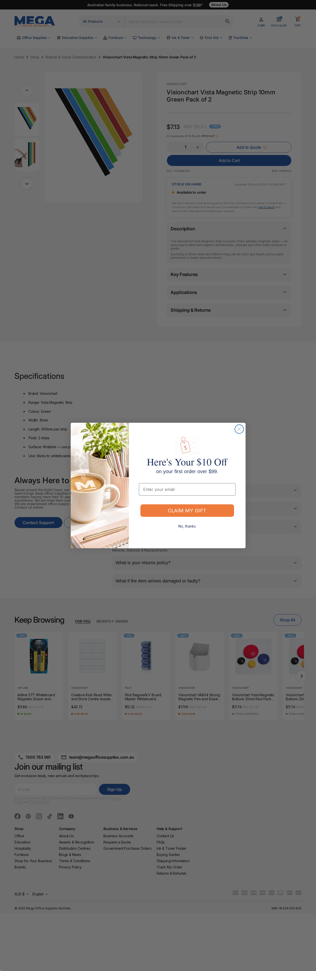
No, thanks (187, 526)
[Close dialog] (239, 429)
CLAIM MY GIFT (187, 511)
